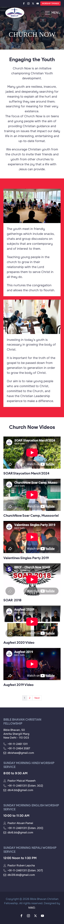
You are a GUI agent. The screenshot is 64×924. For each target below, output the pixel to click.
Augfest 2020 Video (18, 642)
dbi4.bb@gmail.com (20, 790)
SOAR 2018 (12, 600)
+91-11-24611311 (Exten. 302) (25, 785)
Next (37, 697)
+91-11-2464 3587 (19, 748)
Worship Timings (50, 3)
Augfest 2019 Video (18, 685)
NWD (31, 907)
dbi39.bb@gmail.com (21, 875)
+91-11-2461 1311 (18, 744)
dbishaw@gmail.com (21, 753)
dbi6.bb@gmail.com (20, 832)
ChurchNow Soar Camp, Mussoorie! (31, 515)
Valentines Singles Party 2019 (26, 558)
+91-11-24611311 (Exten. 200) (25, 828)
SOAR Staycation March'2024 (26, 473)
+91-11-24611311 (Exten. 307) (25, 870)
